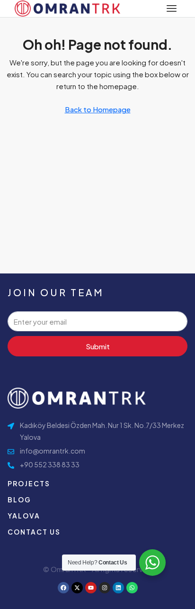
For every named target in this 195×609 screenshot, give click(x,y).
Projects (29, 483)
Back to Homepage (98, 109)
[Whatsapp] (132, 587)
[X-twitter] (77, 587)
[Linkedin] (118, 587)
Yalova (24, 515)
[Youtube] (91, 587)
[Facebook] (63, 587)
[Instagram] (104, 587)
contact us (34, 531)
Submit (98, 346)
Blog (19, 499)
